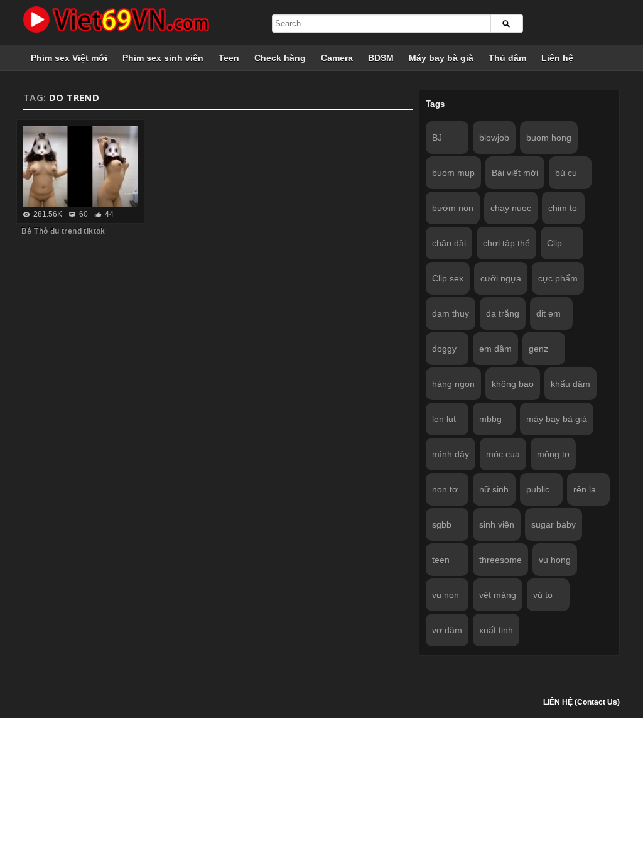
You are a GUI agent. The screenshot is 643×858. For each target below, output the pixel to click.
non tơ (445, 489)
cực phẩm (558, 278)
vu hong (555, 560)
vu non (445, 595)
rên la (584, 489)
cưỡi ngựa (500, 278)
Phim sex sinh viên (162, 58)
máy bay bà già (556, 419)
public (537, 489)
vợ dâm (447, 630)
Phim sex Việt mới (69, 58)
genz (538, 349)
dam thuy (450, 313)
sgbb (441, 524)
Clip (554, 243)
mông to (553, 454)
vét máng (497, 595)
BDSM (381, 58)
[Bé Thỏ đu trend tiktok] (80, 166)
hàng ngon (453, 384)
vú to (543, 595)
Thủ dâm (507, 58)
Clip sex (447, 278)
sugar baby (553, 524)
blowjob (494, 138)
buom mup (453, 173)
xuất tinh (496, 630)
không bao (513, 384)
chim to (562, 208)
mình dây (450, 454)
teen (441, 560)
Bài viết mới (515, 173)
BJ (437, 138)
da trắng (502, 313)
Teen (229, 58)
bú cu (566, 173)
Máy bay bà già (441, 58)
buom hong (548, 138)
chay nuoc (510, 208)
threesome (500, 560)
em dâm (495, 349)
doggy (444, 349)
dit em (548, 313)
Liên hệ (557, 58)
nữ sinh (494, 489)
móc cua (503, 454)
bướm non (452, 208)
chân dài (449, 243)
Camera (337, 58)
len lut (444, 419)
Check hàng (280, 58)
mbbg (490, 419)
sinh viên (496, 524)
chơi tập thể (506, 243)
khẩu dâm (570, 384)
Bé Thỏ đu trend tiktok (63, 231)
